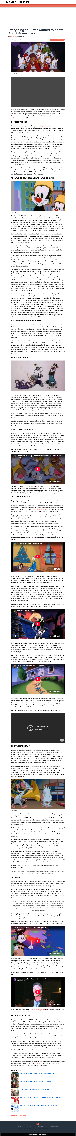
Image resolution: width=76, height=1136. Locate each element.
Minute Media (35, 1134)
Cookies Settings (30, 1131)
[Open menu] (4, 2)
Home (13, 1115)
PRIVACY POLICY (54, 1126)
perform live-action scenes (41, 509)
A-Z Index (20, 1131)
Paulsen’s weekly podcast (37, 1010)
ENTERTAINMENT (21, 1115)
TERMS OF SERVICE (31, 1129)
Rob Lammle (13, 36)
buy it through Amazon (54, 1038)
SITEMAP (53, 1129)
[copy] (20, 40)
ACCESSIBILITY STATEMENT (43, 1129)
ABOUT (19, 1126)
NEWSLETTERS (40, 1126)
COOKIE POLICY (21, 1129)
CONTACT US (29, 1126)
